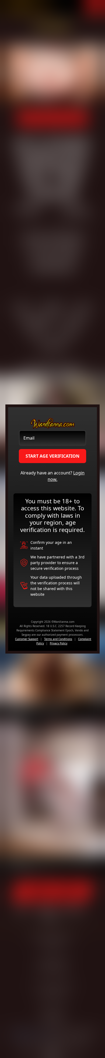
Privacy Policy (58, 643)
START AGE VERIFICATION (52, 456)
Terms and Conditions (58, 639)
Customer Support (26, 639)
